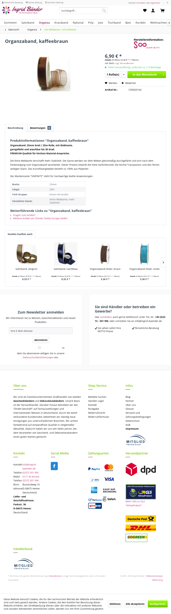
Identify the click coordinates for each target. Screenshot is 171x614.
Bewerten (130, 83)
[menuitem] (84, 12)
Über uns (131, 404)
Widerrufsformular (98, 416)
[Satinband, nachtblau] (66, 254)
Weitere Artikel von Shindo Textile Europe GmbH (40, 218)
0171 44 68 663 (31, 476)
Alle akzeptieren (135, 603)
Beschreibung (15, 127)
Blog (128, 396)
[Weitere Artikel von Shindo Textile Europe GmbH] (150, 44)
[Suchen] (104, 10)
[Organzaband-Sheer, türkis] (144, 254)
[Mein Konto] (153, 10)
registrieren (155, 3)
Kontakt (92, 404)
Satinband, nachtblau (66, 268)
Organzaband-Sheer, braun (105, 268)
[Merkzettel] (144, 10)
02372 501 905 (31, 472)
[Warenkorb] (164, 10)
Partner (130, 400)
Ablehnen (115, 603)
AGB (128, 424)
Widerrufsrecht (96, 412)
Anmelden (141, 3)
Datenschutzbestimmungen (38, 357)
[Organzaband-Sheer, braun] (105, 254)
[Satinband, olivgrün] (26, 254)
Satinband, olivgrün (26, 268)
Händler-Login (96, 400)
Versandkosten (55, 576)
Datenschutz (133, 420)
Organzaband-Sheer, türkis (144, 268)
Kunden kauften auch (20, 234)
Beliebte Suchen (97, 396)
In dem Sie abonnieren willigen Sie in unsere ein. (40, 352)
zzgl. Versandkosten (124, 63)
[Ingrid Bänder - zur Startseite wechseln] (22, 11)
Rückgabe (93, 408)
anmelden (106, 317)
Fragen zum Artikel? (24, 215)
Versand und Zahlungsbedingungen (138, 414)
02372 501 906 (31, 480)
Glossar (130, 408)
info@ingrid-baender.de (30, 466)
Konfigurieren (158, 603)
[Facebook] (167, 3)
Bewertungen (40, 127)
